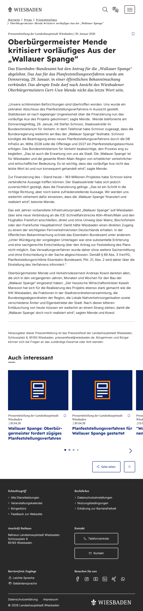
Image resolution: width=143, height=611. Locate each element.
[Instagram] (87, 579)
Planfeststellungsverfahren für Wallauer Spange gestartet (102, 431)
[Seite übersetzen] (115, 10)
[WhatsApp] (123, 579)
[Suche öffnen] (105, 10)
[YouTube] (96, 579)
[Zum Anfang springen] (129, 466)
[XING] (114, 579)
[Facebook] (77, 579)
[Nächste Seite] (130, 450)
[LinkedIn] (105, 579)
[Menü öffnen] (130, 9)
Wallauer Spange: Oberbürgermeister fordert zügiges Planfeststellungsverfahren (35, 433)
